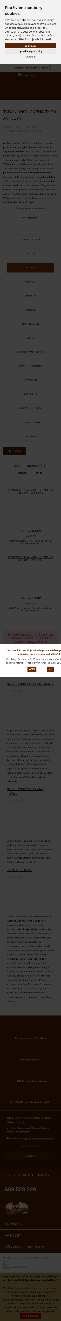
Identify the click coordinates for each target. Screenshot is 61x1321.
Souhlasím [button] (30, 45)
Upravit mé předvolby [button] (30, 51)
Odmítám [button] (30, 56)
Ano (32, 669)
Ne (50, 669)
